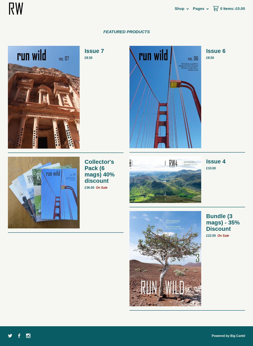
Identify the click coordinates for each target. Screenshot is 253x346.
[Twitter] (10, 336)
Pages (199, 8)
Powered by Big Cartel (228, 336)
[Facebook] (19, 336)
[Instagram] (28, 336)
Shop (180, 8)
